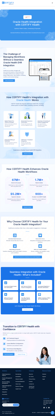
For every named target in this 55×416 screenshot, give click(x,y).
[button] (52, 3)
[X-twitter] (46, 407)
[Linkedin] (44, 407)
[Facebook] (49, 407)
